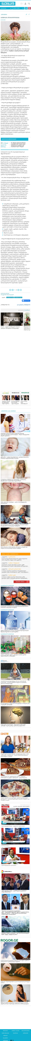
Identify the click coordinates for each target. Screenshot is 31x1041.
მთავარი (5, 1030)
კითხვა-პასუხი (15, 1030)
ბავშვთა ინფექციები (13, 563)
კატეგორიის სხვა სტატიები (8, 411)
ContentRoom (24, 310)
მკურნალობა (11, 557)
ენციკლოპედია (26, 1030)
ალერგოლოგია (18, 297)
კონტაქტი (25, 1033)
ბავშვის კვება (12, 575)
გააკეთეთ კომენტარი (23, 305)
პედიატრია (4, 14)
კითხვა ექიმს (16, 8)
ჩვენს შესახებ (5, 1033)
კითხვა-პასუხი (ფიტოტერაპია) (10, 554)
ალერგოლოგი (10, 297)
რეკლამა (15, 1033)
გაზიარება (27, 300)
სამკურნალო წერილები (7, 585)
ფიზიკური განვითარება (14, 569)
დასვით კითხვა (20, 581)
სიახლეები (3, 8)
